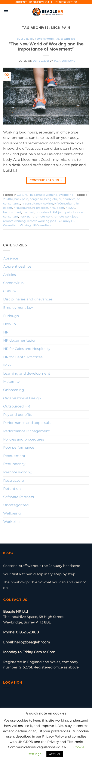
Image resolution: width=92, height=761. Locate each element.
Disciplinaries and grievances (28, 299)
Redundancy (14, 464)
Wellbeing (68, 39)
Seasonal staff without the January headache (41, 566)
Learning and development (26, 373)
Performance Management (26, 431)
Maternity (11, 382)
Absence (10, 258)
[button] (5, 11)
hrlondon (42, 212)
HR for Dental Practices (23, 357)
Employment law (18, 308)
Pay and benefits (17, 415)
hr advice (69, 199)
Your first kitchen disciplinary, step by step (39, 574)
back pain (21, 199)
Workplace (12, 522)
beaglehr (50, 199)
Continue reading (46, 180)
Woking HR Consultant (36, 225)
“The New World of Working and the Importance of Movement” (46, 46)
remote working (14, 221)
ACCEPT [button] (54, 754)
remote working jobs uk (43, 221)
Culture (22, 39)
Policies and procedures (23, 439)
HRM (53, 212)
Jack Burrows (64, 60)
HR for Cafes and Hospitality (26, 349)
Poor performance (18, 447)
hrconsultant (12, 212)
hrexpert (28, 212)
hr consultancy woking (37, 203)
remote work (43, 216)
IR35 (7, 365)
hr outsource (22, 207)
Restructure (13, 480)
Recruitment (14, 456)
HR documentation (20, 340)
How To (9, 324)
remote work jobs (66, 216)
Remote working (47, 39)
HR (31, 39)
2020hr (8, 199)
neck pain (26, 216)
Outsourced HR (16, 406)
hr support (57, 207)
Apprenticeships (17, 266)
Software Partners (18, 497)
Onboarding (13, 390)
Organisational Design (22, 398)
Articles (9, 275)
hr (59, 199)
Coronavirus (13, 283)
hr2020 (70, 207)
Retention (12, 489)
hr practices (40, 207)
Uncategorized (16, 505)
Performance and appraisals (26, 423)
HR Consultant (64, 203)
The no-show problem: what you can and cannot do (44, 585)
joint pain (65, 212)
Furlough (11, 316)
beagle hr (36, 199)
